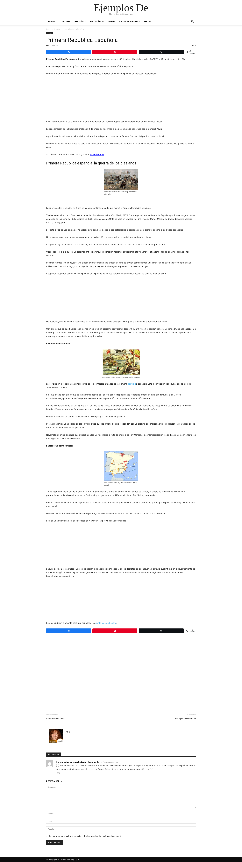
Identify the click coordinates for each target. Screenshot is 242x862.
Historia (57, 29)
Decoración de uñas (55, 718)
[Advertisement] (121, 98)
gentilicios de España (105, 623)
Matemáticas (97, 21)
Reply (58, 773)
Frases (147, 21)
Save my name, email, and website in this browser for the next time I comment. (85, 836)
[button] (192, 21)
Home (48, 29)
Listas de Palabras (129, 21)
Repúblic (131, 383)
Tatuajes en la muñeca (185, 718)
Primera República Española (82, 40)
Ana (47, 45)
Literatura (65, 21)
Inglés (111, 21)
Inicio (51, 21)
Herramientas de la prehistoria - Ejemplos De (77, 762)
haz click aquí (97, 154)
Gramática (80, 21)
